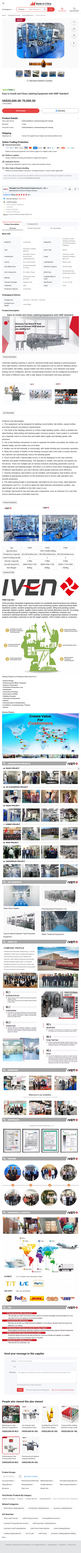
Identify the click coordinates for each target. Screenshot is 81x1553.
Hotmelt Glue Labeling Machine (39, 1508)
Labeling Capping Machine (12, 1533)
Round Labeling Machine (62, 1528)
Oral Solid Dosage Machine (68, 1481)
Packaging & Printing (14, 15)
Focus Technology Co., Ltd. (26, 1545)
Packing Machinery (27, 15)
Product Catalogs (32, 1476)
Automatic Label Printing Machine (15, 1528)
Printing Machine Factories (51, 1518)
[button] (72, 228)
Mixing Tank (44, 1488)
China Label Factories (11, 1518)
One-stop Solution (8, 1481)
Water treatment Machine (68, 1484)
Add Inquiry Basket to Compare (40, 80)
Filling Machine (7, 1484)
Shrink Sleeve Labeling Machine (14, 1508)
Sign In (5, 214)
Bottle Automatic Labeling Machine (44, 1523)
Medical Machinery (46, 1481)
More (4, 1537)
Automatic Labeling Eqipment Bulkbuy (63, 1533)
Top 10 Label (30, 1533)
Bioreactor (5, 1488)
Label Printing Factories (30, 1518)
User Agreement (52, 1545)
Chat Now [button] (61, 111)
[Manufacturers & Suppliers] (40, 4)
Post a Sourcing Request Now (63, 1390)
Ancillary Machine (46, 1484)
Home (4, 15)
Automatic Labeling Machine (62, 1508)
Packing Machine (26, 1484)
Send (20, 1390)
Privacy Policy (72, 1545)
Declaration (62, 1545)
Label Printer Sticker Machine (39, 1528)
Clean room (25, 1488)
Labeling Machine (40, 15)
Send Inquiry (21, 111)
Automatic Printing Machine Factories (16, 1523)
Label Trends (42, 1533)
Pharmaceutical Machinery (30, 1481)
